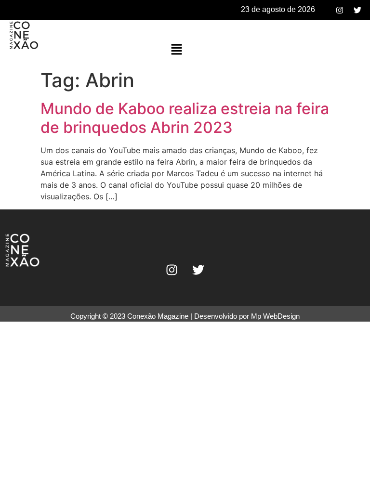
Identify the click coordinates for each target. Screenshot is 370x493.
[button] (176, 49)
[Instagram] (339, 10)
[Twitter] (357, 10)
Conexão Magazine (157, 316)
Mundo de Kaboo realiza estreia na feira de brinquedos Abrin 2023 (184, 117)
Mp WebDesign (275, 316)
